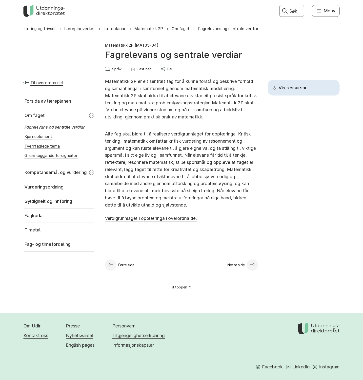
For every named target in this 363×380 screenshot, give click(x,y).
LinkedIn (301, 366)
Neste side (236, 265)
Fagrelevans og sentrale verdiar (228, 28)
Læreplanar (114, 28)
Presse (73, 325)
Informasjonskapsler (133, 345)
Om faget (180, 28)
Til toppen (178, 287)
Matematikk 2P (148, 28)
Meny (329, 10)
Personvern (124, 325)
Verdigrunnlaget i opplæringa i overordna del (151, 218)
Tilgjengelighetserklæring (138, 335)
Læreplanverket (79, 28)
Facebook (272, 366)
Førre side (126, 265)
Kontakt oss (35, 335)
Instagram (329, 366)
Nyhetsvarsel (79, 335)
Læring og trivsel (39, 28)
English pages (80, 345)
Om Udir (31, 325)
